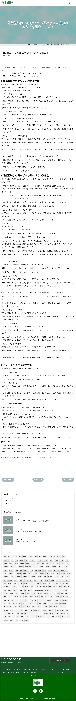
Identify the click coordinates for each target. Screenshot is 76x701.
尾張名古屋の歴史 (54, 606)
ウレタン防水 (41, 616)
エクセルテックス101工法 (62, 610)
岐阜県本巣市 (63, 603)
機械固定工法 (37, 610)
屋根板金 (6, 610)
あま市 (24, 573)
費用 (17, 570)
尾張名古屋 (45, 606)
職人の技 (34, 593)
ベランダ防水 (7, 613)
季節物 (55, 586)
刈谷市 (66, 560)
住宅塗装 (46, 613)
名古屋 (24, 556)
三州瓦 (9, 590)
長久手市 (22, 563)
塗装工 (50, 570)
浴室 (5, 590)
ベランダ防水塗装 (64, 583)
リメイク (40, 593)
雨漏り (5, 570)
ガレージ (21, 586)
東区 (5, 583)
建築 (12, 576)
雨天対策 (27, 586)
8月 (37, 613)
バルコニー (33, 616)
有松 (58, 573)
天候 (37, 586)
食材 (50, 586)
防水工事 (11, 570)
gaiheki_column (9, 501)
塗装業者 (63, 613)
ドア (16, 610)
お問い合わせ (13, 566)
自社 (31, 570)
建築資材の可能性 (39, 590)
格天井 (9, 596)
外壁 (5, 556)
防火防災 (22, 600)
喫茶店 (33, 606)
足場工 (44, 570)
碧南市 (38, 563)
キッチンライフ (26, 606)
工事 (66, 566)
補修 (12, 560)
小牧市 (26, 616)
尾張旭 (25, 583)
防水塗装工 (56, 570)
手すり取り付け (64, 596)
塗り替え (59, 556)
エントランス (57, 590)
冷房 (60, 586)
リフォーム (6, 560)
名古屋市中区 (29, 603)
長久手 (16, 563)
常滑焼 (46, 580)
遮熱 (9, 616)
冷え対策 (52, 593)
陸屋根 (64, 586)
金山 (36, 603)
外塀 (13, 613)
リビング (52, 580)
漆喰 (27, 600)
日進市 (27, 563)
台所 (49, 583)
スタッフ (62, 563)
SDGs (62, 576)
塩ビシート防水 (28, 610)
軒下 (17, 600)
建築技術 (33, 576)
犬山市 (57, 616)
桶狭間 (39, 606)
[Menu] (73, 3)
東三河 (52, 563)
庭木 (20, 606)
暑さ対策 (15, 603)
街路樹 (44, 603)
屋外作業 (65, 600)
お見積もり (32, 613)
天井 (21, 596)
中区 (17, 560)
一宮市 (31, 596)
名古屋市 (6, 566)
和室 (9, 603)
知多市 (16, 580)
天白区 (29, 573)
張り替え (39, 583)
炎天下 (21, 620)
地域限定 (69, 573)
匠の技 (11, 593)
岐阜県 (56, 603)
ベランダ (15, 556)
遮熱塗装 (42, 566)
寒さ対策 (63, 573)
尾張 (47, 563)
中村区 (44, 556)
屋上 (40, 556)
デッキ (47, 616)
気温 (5, 573)
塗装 (9, 556)
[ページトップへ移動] (73, 661)
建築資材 (30, 590)
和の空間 (37, 596)
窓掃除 (14, 606)
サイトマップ (42, 675)
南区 (52, 596)
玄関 (62, 593)
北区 (64, 556)
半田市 (33, 563)
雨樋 (40, 603)
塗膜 (17, 620)
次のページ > (68, 480)
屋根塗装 (21, 566)
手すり (46, 596)
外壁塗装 (30, 556)
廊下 (5, 596)
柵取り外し (6, 600)
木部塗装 (57, 596)
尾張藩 (35, 580)
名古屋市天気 (64, 570)
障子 (23, 603)
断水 (36, 600)
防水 (20, 556)
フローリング (66, 580)
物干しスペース (43, 586)
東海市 (11, 620)
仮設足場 (26, 570)
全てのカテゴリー (9, 498)
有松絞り (22, 580)
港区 (46, 560)
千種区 (47, 573)
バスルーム (63, 606)
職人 (45, 576)
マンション (18, 573)
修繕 (18, 613)
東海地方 (46, 593)
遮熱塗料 (48, 566)
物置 (12, 600)
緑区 (26, 560)
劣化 (22, 616)
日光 (18, 616)
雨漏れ (69, 616)
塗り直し (61, 566)
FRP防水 (21, 610)
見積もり (35, 566)
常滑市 (41, 580)
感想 (53, 616)
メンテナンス (42, 600)
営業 (22, 613)
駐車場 (25, 596)
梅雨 (26, 613)
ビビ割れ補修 (32, 560)
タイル (44, 583)
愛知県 (68, 563)
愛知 (43, 563)
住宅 (5, 616)
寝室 (32, 586)
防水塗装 (42, 573)
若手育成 (50, 576)
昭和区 (17, 593)
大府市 (61, 560)
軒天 (69, 586)
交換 (15, 583)
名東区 (50, 560)
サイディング (52, 556)
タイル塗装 (55, 583)
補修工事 (6, 620)
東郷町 (5, 563)
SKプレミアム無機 (54, 613)
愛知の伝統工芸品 (8, 580)
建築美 (22, 593)
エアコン (59, 580)
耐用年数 (54, 566)
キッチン (6, 593)
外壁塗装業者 (28, 566)
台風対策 (51, 603)
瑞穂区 (21, 560)
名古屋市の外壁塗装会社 (29, 698)
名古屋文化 (18, 576)
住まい (26, 620)
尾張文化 (40, 576)
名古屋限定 (6, 576)
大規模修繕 (10, 573)
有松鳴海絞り (29, 580)
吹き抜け (65, 590)
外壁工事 (20, 583)
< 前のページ (8, 480)
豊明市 (10, 563)
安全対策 (49, 600)
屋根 (36, 556)
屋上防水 (45, 610)
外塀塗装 (14, 586)
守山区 (56, 560)
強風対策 (56, 576)
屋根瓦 (21, 590)
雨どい (9, 583)
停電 (31, 600)
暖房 (58, 593)
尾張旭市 (36, 573)
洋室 (66, 593)
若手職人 (67, 576)
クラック (63, 616)
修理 (11, 610)
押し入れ (56, 600)
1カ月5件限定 (38, 570)
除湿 (5, 603)
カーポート (32, 583)
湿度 (68, 613)
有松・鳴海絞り (7, 606)
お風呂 (27, 593)
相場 (21, 570)
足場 (57, 563)
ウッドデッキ (7, 586)
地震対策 (16, 596)
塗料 (14, 616)
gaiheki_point (8, 504)
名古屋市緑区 (26, 576)
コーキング (40, 560)
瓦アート (16, 590)
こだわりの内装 (48, 590)
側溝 (42, 596)
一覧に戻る (38, 480)
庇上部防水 (51, 610)
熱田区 (52, 573)
